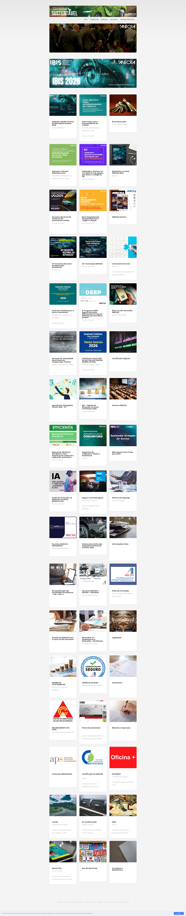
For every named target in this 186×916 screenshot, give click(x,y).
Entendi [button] (179, 913)
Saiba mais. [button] (90, 913)
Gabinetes (104, 19)
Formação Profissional (127, 19)
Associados (113, 19)
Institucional (94, 19)
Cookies (117, 902)
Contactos (110, 902)
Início (85, 19)
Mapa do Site (102, 902)
